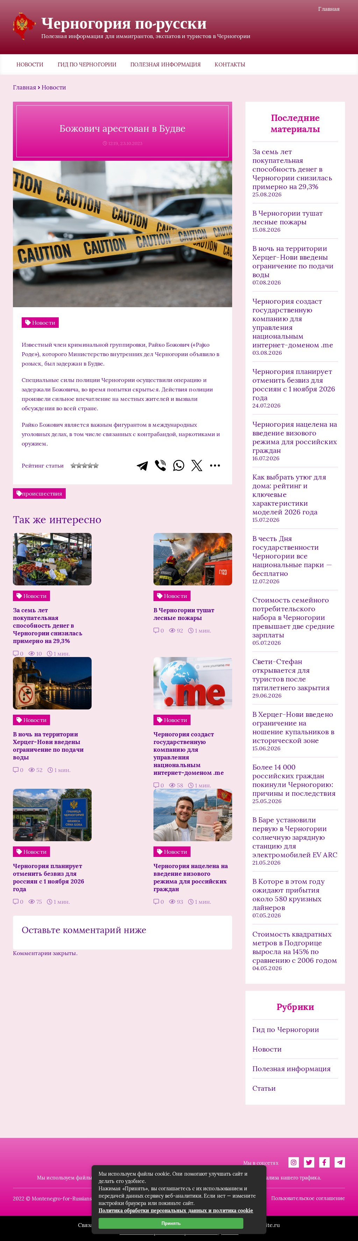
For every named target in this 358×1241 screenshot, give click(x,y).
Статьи (264, 1088)
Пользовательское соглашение (308, 1198)
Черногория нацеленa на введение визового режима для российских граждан (294, 437)
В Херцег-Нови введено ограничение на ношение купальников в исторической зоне (293, 727)
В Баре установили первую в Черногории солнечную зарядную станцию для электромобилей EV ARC (294, 837)
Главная (329, 8)
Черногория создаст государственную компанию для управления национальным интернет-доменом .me (292, 323)
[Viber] (160, 465)
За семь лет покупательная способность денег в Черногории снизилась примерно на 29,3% (292, 169)
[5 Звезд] (96, 465)
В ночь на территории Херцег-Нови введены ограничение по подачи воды (293, 261)
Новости (30, 64)
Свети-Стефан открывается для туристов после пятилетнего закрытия (291, 674)
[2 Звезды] (79, 465)
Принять (171, 1223)
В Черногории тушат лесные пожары (287, 217)
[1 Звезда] (73, 465)
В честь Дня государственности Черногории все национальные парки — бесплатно (292, 556)
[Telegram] (142, 465)
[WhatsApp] (178, 465)
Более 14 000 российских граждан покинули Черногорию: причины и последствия (294, 780)
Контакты (230, 64)
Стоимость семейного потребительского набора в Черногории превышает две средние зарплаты (293, 617)
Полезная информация (165, 64)
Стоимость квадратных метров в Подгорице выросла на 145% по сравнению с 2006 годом (294, 947)
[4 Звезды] (90, 465)
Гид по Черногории (87, 64)
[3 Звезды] (84, 465)
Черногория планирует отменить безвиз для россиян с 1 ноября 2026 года (293, 384)
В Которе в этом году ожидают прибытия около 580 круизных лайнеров (288, 894)
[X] (196, 465)
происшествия (42, 493)
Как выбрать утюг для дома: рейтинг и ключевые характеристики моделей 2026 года (289, 494)
